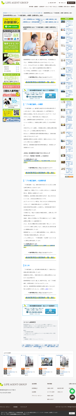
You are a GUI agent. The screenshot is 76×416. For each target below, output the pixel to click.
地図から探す (50, 395)
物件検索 (31, 6)
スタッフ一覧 (48, 6)
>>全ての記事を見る (68, 174)
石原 (66, 372)
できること (55, 6)
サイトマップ (23, 407)
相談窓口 (73, 6)
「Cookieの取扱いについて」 (15, 414)
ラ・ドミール (42, 355)
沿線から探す (50, 388)
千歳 (13, 372)
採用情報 (60, 6)
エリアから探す (51, 392)
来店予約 (71, 388)
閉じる (72, 413)
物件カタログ (50, 399)
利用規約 (15, 407)
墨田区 (11, 372)
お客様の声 (41, 6)
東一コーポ (6, 355)
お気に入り (60, 392)
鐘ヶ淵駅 (44, 373)
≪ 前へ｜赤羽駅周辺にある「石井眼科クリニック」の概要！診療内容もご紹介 (40, 19)
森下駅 (8, 373)
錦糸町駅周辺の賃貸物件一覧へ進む (40, 82)
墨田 (49, 372)
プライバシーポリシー (37, 395)
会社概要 (34, 392)
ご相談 (46, 289)
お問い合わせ (67, 6)
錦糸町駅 (62, 373)
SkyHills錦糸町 (59, 355)
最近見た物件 (61, 388)
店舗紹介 (36, 6)
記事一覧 (40, 20)
